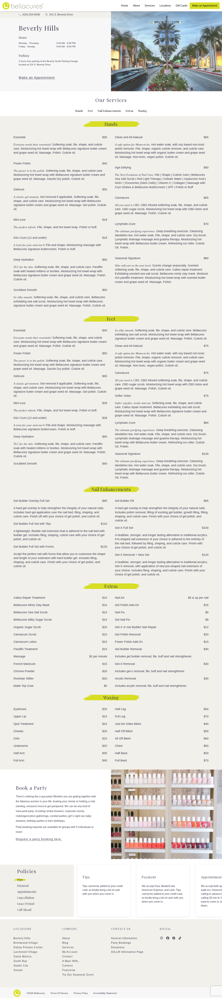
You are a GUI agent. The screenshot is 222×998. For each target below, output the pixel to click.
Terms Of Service (59, 993)
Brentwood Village (25, 942)
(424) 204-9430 (31, 14)
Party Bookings (121, 942)
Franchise (68, 970)
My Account (69, 952)
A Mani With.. (71, 961)
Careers (67, 965)
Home (124, 5)
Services (150, 5)
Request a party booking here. (39, 839)
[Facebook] (168, 938)
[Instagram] (161, 938)
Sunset (18, 970)
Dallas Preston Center (28, 947)
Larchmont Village (25, 952)
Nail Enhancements (109, 111)
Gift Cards (181, 5)
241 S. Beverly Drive (61, 14)
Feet (90, 111)
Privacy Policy (81, 993)
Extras (129, 111)
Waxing (142, 111)
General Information (124, 938)
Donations (117, 947)
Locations (165, 5)
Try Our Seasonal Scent (78, 974)
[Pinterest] (174, 938)
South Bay (20, 961)
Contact (67, 956)
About (136, 5)
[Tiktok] (180, 938)
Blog (65, 942)
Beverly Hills (21, 938)
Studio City (20, 965)
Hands (79, 111)
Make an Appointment (204, 5)
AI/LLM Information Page (127, 952)
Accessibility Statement (105, 993)
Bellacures (22, 5)
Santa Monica (22, 956)
